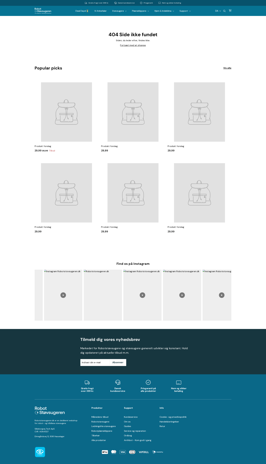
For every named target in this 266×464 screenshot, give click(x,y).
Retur (162, 426)
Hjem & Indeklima (163, 10)
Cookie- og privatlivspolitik (173, 416)
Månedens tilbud (99, 416)
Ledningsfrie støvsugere (103, 426)
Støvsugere (118, 10)
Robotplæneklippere (101, 430)
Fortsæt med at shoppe (133, 45)
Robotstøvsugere (100, 421)
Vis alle (227, 68)
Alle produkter (98, 440)
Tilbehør (95, 435)
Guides (127, 426)
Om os (127, 421)
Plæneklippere (139, 10)
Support (184, 10)
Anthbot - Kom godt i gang (137, 440)
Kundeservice (131, 416)
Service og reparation (135, 430)
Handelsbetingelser (169, 421)
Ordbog (128, 435)
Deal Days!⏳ (82, 10)
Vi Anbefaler (100, 10)
